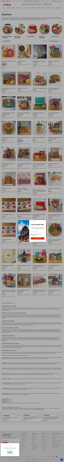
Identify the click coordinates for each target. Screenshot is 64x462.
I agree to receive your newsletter (36, 235)
